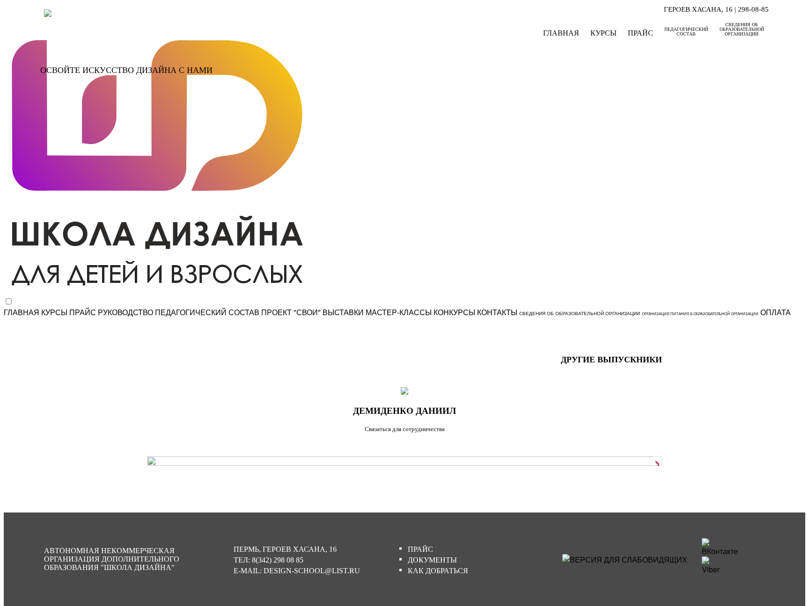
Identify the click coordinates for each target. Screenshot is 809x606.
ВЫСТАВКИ (343, 312)
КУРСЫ (603, 33)
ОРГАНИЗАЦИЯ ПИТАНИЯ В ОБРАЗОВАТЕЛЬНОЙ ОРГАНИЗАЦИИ (700, 313)
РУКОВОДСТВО (125, 312)
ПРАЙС (640, 33)
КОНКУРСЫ (454, 312)
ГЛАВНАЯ (561, 33)
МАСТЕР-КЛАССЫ (399, 312)
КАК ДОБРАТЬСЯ (438, 571)
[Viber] (713, 569)
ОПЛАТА (775, 312)
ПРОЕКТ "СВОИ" (291, 312)
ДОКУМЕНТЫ (432, 560)
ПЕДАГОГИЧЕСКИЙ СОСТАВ (686, 31)
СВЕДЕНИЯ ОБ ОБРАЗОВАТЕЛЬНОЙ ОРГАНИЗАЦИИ (742, 29)
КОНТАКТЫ (497, 312)
